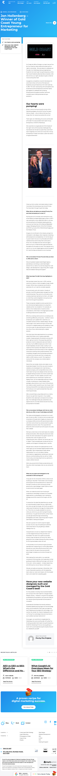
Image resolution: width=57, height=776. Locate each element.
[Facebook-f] (50, 722)
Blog (7, 723)
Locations (3, 732)
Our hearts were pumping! (12, 42)
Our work (29, 3)
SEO (9, 3)
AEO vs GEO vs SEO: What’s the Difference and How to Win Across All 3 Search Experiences (14, 671)
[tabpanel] (14, 671)
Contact (28, 723)
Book (17, 723)
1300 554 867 (7, 748)
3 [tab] (55, 753)
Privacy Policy (53, 767)
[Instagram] (45, 722)
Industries (3, 735)
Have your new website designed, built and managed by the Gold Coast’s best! (11, 47)
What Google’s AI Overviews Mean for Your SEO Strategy (42, 668)
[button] (28, 168)
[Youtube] (55, 722)
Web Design (20, 3)
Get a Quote (37, 3)
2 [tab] (49, 652)
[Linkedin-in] (55, 724)
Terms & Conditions (43, 767)
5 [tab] (54, 652)
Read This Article (7, 681)
